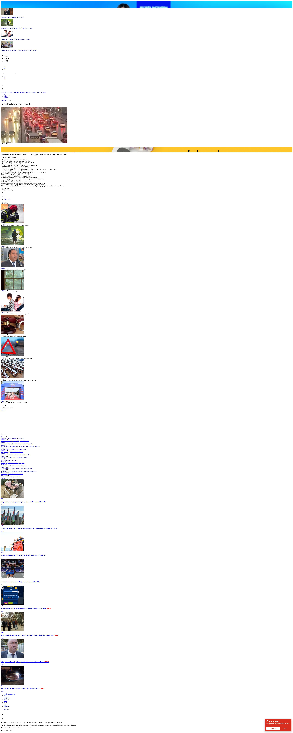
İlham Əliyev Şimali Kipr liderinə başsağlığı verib (12, 463)
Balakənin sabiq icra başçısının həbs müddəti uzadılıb (13, 449)
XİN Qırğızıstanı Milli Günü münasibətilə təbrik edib (13, 465)
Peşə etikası (6, 97)
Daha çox (3, 478)
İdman (34, 92)
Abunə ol (3, 410)
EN (4, 68)
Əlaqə (5, 96)
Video (44, 92)
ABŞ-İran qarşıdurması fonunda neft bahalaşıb (12, 474)
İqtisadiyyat (30, 92)
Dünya (38, 92)
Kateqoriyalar (4, 100)
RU (4, 69)
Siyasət (14, 92)
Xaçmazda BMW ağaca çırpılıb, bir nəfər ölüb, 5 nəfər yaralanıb (16, 468)
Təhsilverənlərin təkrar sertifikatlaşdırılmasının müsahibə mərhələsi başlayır (19, 471)
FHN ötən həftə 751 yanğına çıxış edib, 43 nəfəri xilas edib (15, 441)
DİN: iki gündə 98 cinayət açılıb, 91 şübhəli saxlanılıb (14, 457)
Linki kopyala (7, 199)
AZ (4, 66)
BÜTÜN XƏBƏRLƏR (7, 92)
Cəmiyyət (18, 92)
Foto (41, 92)
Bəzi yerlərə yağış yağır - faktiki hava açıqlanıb (12, 452)
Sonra (285, 728)
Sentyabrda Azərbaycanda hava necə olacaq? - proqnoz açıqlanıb (16, 443)
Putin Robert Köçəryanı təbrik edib (9, 460)
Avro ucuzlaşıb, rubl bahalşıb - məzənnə (10, 476)
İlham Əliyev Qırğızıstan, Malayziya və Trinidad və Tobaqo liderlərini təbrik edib (20, 446)
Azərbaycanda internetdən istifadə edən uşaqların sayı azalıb (15, 454)
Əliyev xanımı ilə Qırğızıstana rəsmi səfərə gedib (12, 438)
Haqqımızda (7, 95)
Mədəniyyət (24, 92)
